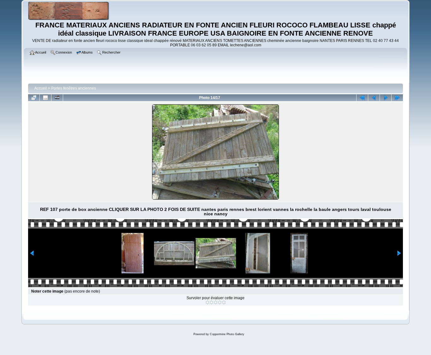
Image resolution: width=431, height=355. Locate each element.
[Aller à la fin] (397, 97)
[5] (224, 302)
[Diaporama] (57, 97)
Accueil (40, 88)
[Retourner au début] (362, 97)
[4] (220, 302)
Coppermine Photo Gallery (227, 334)
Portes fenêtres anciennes (73, 88)
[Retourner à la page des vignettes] (33, 97)
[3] (216, 302)
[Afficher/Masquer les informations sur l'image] (45, 97)
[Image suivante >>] (385, 97)
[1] (207, 302)
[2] (212, 302)
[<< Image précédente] (374, 97)
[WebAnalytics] (215, 348)
